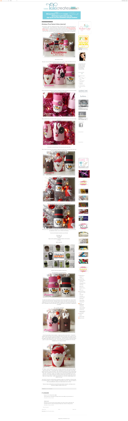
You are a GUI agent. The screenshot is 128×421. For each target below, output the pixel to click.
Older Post (74, 409)
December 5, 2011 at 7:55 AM (49, 405)
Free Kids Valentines (81, 83)
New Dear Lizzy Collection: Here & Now (82, 288)
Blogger (68, 418)
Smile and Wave (82, 307)
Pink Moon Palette (82, 280)
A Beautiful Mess (82, 283)
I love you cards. (82, 85)
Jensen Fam (82, 305)
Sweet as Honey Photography (82, 311)
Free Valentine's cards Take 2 (82, 81)
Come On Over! (82, 308)
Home (59, 409)
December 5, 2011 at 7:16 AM (49, 397)
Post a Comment (46, 407)
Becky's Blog (82, 316)
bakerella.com (82, 275)
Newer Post (44, 409)
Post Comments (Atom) (50, 411)
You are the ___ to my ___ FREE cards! (82, 78)
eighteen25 (81, 313)
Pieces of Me (82, 300)
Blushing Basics (82, 291)
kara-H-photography (82, 304)
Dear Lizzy (81, 286)
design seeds (82, 279)
